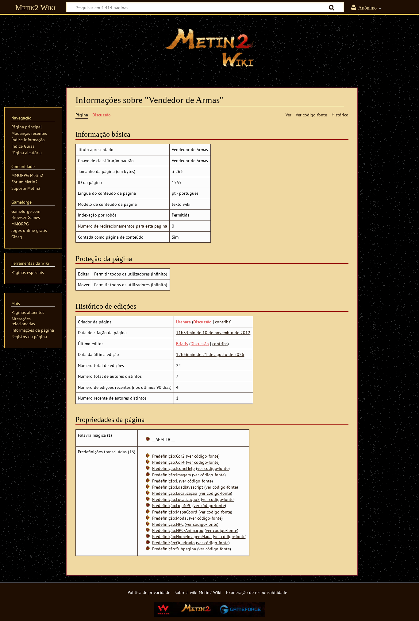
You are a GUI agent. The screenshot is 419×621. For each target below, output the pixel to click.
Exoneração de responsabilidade (256, 592)
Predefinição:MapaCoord (174, 512)
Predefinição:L (165, 481)
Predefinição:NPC (167, 524)
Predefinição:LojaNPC (171, 505)
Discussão (202, 322)
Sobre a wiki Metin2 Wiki (198, 592)
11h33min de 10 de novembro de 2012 (213, 332)
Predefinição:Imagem (171, 475)
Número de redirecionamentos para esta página (122, 226)
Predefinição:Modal (170, 518)
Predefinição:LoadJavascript (177, 487)
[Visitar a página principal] (209, 47)
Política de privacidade (149, 592)
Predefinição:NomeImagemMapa (182, 536)
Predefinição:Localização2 (176, 499)
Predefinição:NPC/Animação (177, 530)
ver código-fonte (202, 456)
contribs (222, 322)
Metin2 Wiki (35, 7)
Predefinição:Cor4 (168, 462)
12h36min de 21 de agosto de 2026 (210, 354)
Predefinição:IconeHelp (173, 468)
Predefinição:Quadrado (173, 542)
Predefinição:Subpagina (174, 549)
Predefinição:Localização (174, 493)
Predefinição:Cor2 (168, 456)
